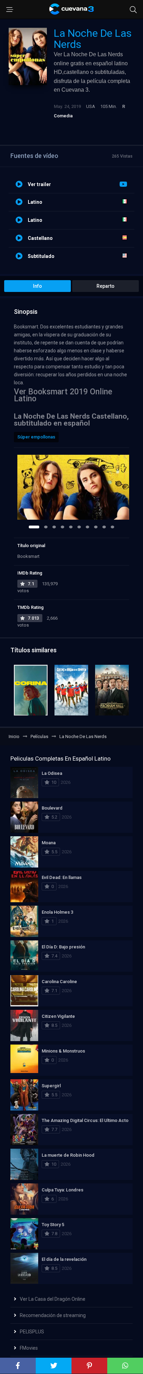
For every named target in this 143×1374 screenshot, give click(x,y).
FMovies (29, 1348)
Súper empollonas (36, 436)
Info (37, 286)
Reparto (105, 286)
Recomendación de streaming (53, 1315)
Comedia (63, 116)
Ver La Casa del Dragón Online (52, 1299)
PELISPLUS (32, 1331)
